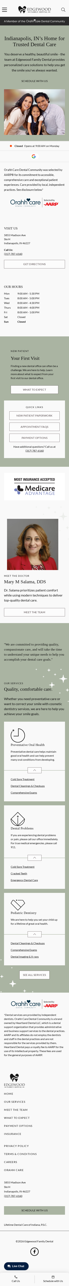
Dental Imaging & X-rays (25, 956)
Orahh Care (14, 1170)
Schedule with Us (34, 81)
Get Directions (34, 264)
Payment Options (34, 437)
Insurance (12, 1133)
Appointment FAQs (34, 426)
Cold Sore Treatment (22, 779)
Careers (10, 1161)
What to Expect (34, 389)
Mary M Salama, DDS (25, 581)
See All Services (34, 974)
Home (8, 1093)
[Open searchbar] (63, 9)
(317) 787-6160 (13, 253)
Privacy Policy (16, 1145)
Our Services (14, 1101)
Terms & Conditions (20, 1153)
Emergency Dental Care (24, 880)
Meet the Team (34, 612)
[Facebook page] (34, 1252)
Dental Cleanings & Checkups (28, 785)
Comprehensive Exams (24, 792)
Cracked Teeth (19, 873)
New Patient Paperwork (34, 415)
